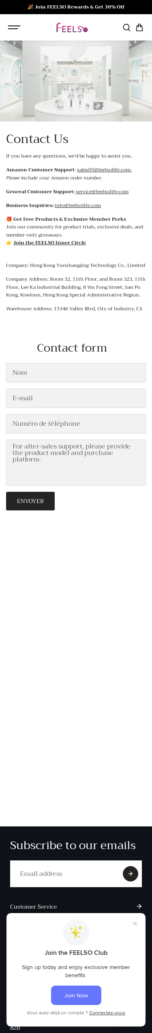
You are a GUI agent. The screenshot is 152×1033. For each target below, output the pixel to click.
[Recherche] (126, 27)
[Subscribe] (130, 873)
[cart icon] (139, 27)
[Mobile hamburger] (15, 27)
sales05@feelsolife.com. (104, 170)
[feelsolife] (72, 27)
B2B (15, 1027)
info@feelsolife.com (78, 205)
